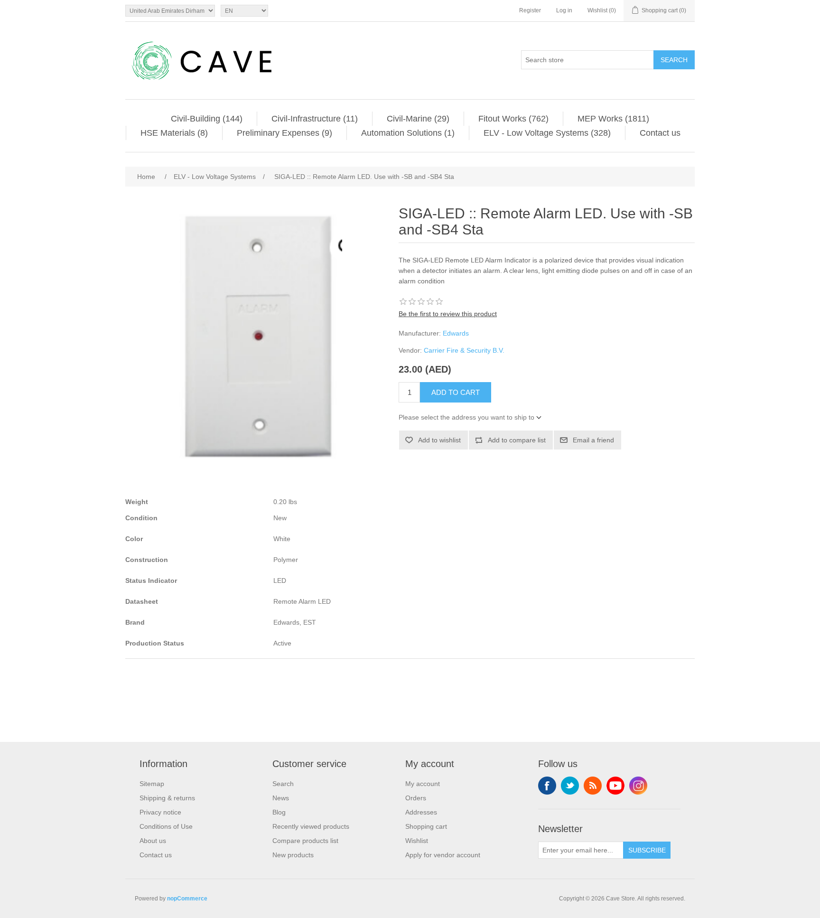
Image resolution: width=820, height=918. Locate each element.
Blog (279, 812)
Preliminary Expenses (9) (284, 133)
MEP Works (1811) (613, 118)
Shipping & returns (167, 798)
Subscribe (647, 850)
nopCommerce (187, 898)
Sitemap (152, 783)
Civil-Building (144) (206, 118)
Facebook (547, 786)
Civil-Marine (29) (418, 118)
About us (153, 840)
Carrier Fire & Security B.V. (464, 350)
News (280, 798)
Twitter (570, 786)
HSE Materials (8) (174, 133)
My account (422, 783)
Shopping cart (426, 826)
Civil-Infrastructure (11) (314, 118)
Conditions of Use (166, 826)
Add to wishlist (439, 440)
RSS (593, 786)
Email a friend (593, 440)
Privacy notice (160, 812)
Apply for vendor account (442, 855)
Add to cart (455, 392)
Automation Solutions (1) (408, 133)
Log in (564, 10)
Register (530, 10)
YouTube (615, 786)
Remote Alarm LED (302, 601)
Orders (415, 798)
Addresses (421, 812)
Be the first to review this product (448, 314)
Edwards (456, 333)
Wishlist (416, 840)
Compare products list (305, 840)
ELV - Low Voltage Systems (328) (547, 133)
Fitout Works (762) (513, 118)
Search (674, 60)
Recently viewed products (310, 826)
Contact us (660, 133)
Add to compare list (517, 440)
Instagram (638, 786)
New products (293, 855)
